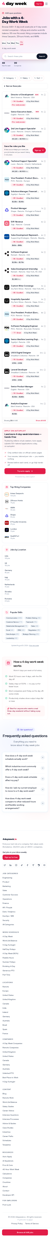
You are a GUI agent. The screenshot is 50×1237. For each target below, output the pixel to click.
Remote (6, 987)
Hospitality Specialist (20, 299)
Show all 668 (41, 420)
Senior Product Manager (22, 386)
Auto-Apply (7, 1156)
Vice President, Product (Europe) (25, 178)
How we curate (34, 645)
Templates (7, 1145)
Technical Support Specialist (24, 161)
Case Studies (8, 1128)
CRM (21, 630)
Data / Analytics (9, 912)
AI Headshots (8, 1161)
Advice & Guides (9, 1123)
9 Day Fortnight (9, 1082)
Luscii (13, 131)
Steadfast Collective (19, 355)
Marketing (7, 886)
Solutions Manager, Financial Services (28, 191)
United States (8, 995)
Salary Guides (8, 1106)
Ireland (5, 1012)
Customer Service (14, 622)
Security (6, 920)
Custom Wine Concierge (22, 286)
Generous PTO (8, 970)
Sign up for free (11, 857)
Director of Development (22, 94)
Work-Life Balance (10, 940)
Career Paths (8, 1136)
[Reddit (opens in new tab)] (38, 865)
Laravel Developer (19, 369)
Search (42, 56)
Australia (6, 1021)
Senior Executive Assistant (22, 112)
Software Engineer (19, 252)
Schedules (7, 1140)
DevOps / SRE (8, 916)
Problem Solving (33, 618)
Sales (34, 626)
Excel (9, 630)
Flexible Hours (8, 958)
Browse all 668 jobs (25, 1232)
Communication (14, 618)
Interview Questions (11, 1115)
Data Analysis (12, 634)
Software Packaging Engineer (24, 326)
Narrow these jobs (13, 86)
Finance (6, 903)
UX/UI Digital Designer (21, 352)
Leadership (11, 638)
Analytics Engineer (19, 403)
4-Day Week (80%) (10, 953)
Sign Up (39, 4)
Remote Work (8, 1098)
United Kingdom (9, 999)
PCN (13, 181)
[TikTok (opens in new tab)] (21, 865)
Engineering (7, 878)
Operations (7, 899)
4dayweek (10, 839)
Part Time (6, 975)
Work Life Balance (10, 1102)
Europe (5, 991)
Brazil (5, 1025)
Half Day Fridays (9, 949)
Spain (5, 1029)
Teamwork (31, 622)
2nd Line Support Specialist (23, 128)
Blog (4, 1093)
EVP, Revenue (17, 222)
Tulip (12, 224)
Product (6, 882)
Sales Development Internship (24, 269)
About (5, 1186)
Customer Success (10, 895)
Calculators (7, 1174)
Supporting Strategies (20, 238)
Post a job (7, 1205)
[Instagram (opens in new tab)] (16, 865)
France (5, 1033)
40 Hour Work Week (11, 1169)
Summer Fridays (9, 962)
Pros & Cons (8, 1165)
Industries (6, 1132)
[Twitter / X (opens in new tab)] (5, 865)
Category (10, 78)
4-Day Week (8, 936)
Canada (6, 1004)
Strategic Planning (31, 634)
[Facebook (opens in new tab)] (27, 865)
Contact (6, 1191)
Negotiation (34, 630)
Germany (6, 1016)
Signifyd (14, 194)
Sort (38, 78)
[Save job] (44, 94)
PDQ (13, 329)
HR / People (7, 907)
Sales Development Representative (26, 235)
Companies (7, 1178)
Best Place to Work (10, 1077)
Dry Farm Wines (17, 289)
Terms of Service (31, 1223)
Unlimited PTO (8, 1073)
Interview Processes (11, 1119)
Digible (14, 114)
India (4, 1008)
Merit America (16, 97)
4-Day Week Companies (12, 1043)
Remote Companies (10, 1047)
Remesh (14, 255)
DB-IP (30, 1220)
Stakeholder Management (16, 626)
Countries (7, 1182)
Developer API (8, 1195)
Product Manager (19, 208)
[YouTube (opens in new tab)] (44, 865)
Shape (13, 211)
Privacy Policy (17, 1223)
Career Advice (8, 1110)
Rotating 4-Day (9, 966)
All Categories (8, 924)
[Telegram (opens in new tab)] (33, 865)
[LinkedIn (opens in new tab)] (10, 865)
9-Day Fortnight (9, 945)
